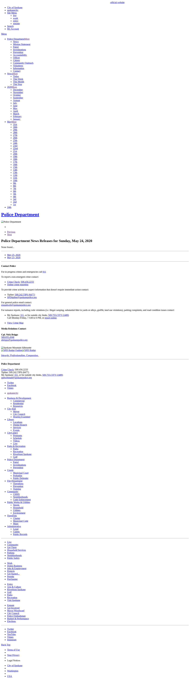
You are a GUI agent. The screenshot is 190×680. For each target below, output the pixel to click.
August (16, 100)
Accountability (20, 55)
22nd (15, 148)
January (16, 119)
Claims (16, 531)
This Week (18, 79)
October (17, 95)
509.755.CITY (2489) (58, 315)
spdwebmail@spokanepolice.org (16, 377)
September (18, 97)
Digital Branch (20, 425)
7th (14, 188)
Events (16, 430)
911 (44, 272)
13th (15, 172)
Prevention (18, 52)
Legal (15, 529)
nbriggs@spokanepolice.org (14, 340)
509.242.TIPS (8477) (25, 294)
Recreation (18, 451)
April (15, 111)
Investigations (19, 49)
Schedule (17, 438)
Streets (16, 505)
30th (15, 127)
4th (14, 196)
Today (16, 76)
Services (17, 427)
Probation (17, 475)
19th (15, 156)
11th (15, 178)
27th (15, 135)
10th (15, 180)
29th (15, 130)
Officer (16, 57)
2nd (15, 202)
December (18, 89)
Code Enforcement (22, 499)
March (16, 113)
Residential (18, 403)
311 (22, 315)
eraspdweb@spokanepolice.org (16, 305)
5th (14, 194)
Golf (15, 457)
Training (17, 489)
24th (15, 143)
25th (15, 140)
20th (15, 154)
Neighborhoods (20, 497)
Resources (18, 406)
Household (18, 507)
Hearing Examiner (21, 417)
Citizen (16, 60)
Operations (18, 483)
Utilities (16, 510)
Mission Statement (21, 44)
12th (15, 175)
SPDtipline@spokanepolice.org (22, 297)
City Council (19, 414)
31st (15, 124)
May (15, 108)
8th (14, 186)
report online (51, 318)
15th (15, 167)
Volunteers (18, 65)
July (15, 103)
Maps (15, 523)
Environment (19, 513)
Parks (15, 449)
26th (15, 138)
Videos (16, 441)
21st (15, 151)
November (18, 92)
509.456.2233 (27, 282)
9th (14, 183)
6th (14, 191)
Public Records (20, 534)
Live (15, 443)
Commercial (18, 401)
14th (15, 170)
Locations (17, 422)
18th (15, 159)
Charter (16, 518)
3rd (14, 199)
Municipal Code (20, 521)
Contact (16, 71)
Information (18, 68)
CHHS (16, 494)
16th (15, 164)
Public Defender (20, 478)
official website (117, 2)
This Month (18, 81)
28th (15, 132)
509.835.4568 (7, 337)
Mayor (16, 411)
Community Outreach (23, 63)
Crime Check (13, 282)
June (15, 105)
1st (14, 204)
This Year (17, 84)
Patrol (16, 47)
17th (15, 162)
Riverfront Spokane (22, 454)
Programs (17, 435)
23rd (15, 146)
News (16, 41)
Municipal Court (20, 473)
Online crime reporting (17, 284)
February (17, 116)
